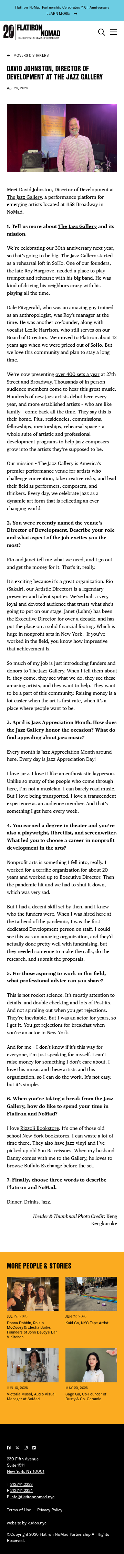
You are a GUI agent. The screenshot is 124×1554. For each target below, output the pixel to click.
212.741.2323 (21, 1484)
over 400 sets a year (77, 374)
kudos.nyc (37, 1522)
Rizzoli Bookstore (39, 1128)
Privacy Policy (49, 1509)
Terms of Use (19, 1509)
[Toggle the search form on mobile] (101, 32)
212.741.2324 (21, 1490)
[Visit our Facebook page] (9, 1447)
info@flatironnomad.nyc (32, 1496)
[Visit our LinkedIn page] (34, 1447)
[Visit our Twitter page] (17, 1447)
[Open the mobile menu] (113, 32)
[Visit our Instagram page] (26, 1447)
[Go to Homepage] (31, 32)
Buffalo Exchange (43, 1165)
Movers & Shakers (31, 55)
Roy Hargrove (39, 270)
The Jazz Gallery (24, 197)
